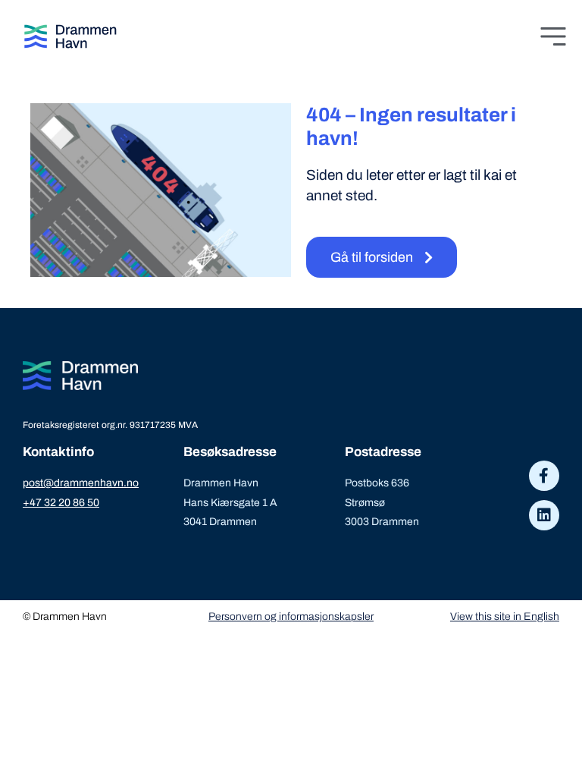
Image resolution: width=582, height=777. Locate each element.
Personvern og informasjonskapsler (291, 616)
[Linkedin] (544, 515)
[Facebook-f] (544, 476)
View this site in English (504, 616)
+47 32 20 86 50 (61, 502)
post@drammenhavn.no (81, 483)
